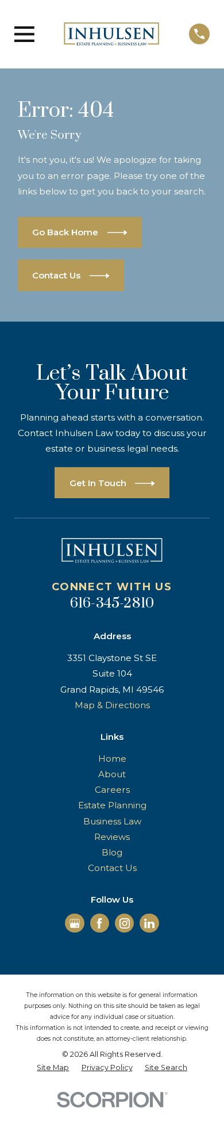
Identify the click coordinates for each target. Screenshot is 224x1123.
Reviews (112, 836)
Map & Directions (112, 705)
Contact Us (112, 867)
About (112, 774)
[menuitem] (53, 1068)
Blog (112, 852)
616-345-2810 (112, 603)
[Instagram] (124, 923)
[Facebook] (99, 923)
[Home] (111, 34)
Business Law (112, 821)
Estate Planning (112, 805)
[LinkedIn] (149, 923)
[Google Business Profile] (74, 923)
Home (112, 758)
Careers (112, 789)
